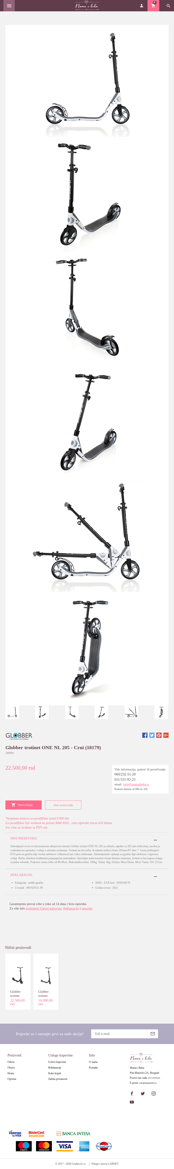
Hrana (10, 1073)
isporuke (87, 908)
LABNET (113, 1163)
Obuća (10, 1067)
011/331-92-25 (124, 779)
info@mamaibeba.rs (136, 784)
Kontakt (93, 1067)
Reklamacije (71, 908)
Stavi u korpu (25, 805)
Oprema (11, 1079)
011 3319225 (154, 1078)
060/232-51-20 (125, 774)
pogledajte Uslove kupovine (43, 908)
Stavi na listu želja (63, 805)
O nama (93, 1062)
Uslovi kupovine (57, 1062)
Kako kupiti (54, 1073)
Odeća (10, 1062)
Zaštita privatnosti (57, 1079)
